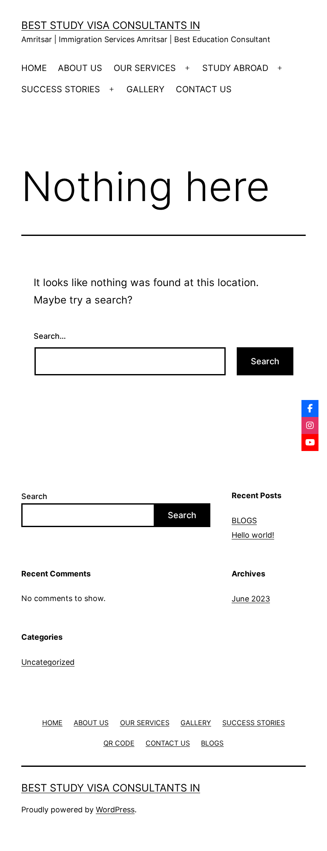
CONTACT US (204, 89)
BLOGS (244, 520)
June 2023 (251, 598)
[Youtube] (309, 442)
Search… (50, 336)
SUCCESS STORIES (60, 89)
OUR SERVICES (145, 68)
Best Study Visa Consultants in (110, 25)
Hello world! (253, 534)
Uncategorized (48, 662)
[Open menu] (187, 68)
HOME (34, 68)
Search (34, 496)
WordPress (115, 809)
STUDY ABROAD (235, 68)
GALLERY (145, 89)
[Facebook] (309, 408)
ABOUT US (80, 68)
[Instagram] (309, 425)
